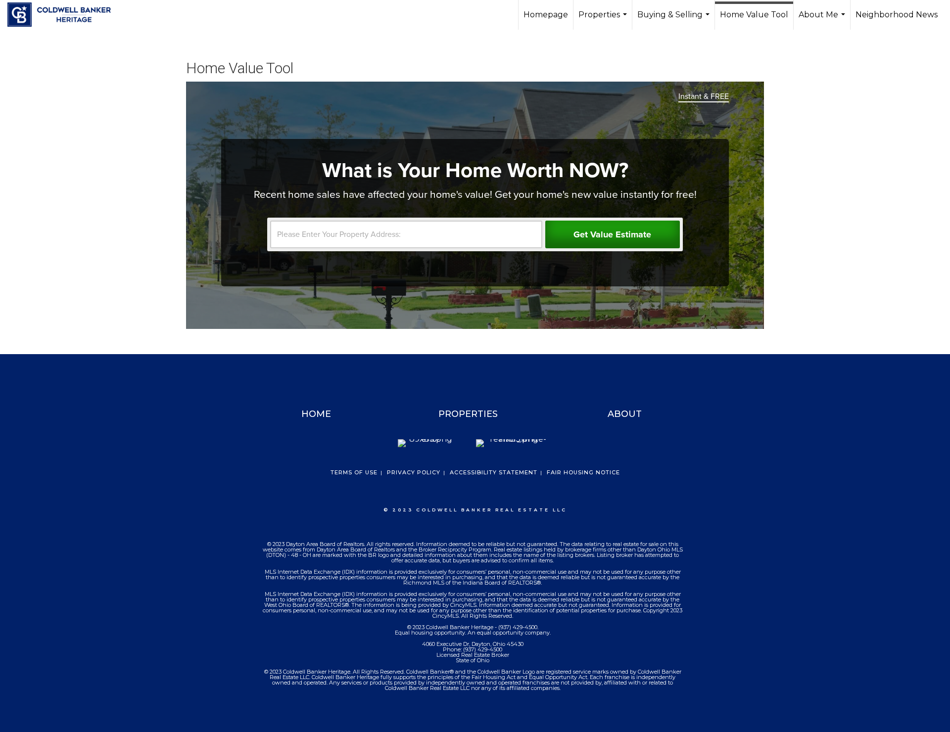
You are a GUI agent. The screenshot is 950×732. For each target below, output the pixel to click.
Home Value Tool (754, 14)
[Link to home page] (64, 15)
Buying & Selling (674, 20)
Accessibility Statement (493, 472)
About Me (823, 20)
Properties (603, 20)
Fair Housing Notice (583, 472)
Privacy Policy (413, 472)
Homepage (545, 14)
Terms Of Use (354, 472)
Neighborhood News (896, 14)
